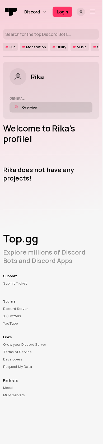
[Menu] (93, 12)
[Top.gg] (11, 12)
